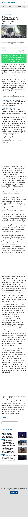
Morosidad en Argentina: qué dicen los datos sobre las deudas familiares (7, 436)
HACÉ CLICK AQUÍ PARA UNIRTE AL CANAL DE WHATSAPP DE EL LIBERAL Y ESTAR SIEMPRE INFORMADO (14, 58)
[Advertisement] (14, 155)
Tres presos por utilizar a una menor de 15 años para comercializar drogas (8, 443)
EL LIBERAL (4, 15)
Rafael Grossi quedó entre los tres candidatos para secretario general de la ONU (8, 458)
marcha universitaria (9, 423)
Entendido (14, 492)
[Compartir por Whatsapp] (23, 51)
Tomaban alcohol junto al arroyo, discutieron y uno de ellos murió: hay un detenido (8, 451)
